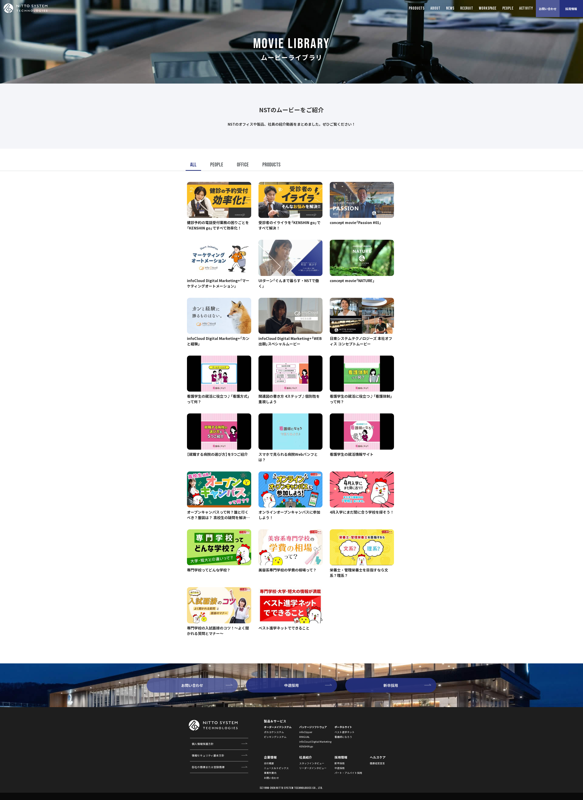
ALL (193, 164)
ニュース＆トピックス (276, 768)
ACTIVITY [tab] (526, 8)
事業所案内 (270, 773)
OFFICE (243, 164)
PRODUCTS (271, 164)
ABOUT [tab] (435, 8)
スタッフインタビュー (311, 763)
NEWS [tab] (450, 8)
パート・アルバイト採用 (348, 773)
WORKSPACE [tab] (487, 8)
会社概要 (269, 763)
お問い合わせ (271, 778)
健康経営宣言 (377, 763)
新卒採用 (340, 763)
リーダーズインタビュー (313, 768)
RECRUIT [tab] (466, 8)
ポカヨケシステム (274, 732)
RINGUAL (304, 737)
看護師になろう (343, 737)
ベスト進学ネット (345, 732)
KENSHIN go (306, 746)
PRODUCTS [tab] (416, 8)
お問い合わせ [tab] (548, 9)
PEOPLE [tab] (508, 8)
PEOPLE (216, 164)
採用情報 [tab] (571, 9)
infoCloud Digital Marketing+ (316, 741)
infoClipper (305, 732)
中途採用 (340, 768)
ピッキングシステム (275, 737)
